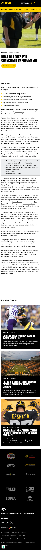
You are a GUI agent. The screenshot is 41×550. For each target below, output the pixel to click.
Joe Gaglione (8, 200)
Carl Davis (29, 147)
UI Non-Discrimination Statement (12, 542)
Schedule (19, 9)
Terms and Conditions (8, 536)
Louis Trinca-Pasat (29, 204)
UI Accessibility (30, 542)
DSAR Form (21, 536)
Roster (26, 9)
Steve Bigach (32, 198)
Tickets (32, 10)
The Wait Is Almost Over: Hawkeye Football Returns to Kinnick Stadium (19, 384)
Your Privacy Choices (8, 539)
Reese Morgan (19, 112)
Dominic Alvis (29, 150)
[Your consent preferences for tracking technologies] (3, 546)
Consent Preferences (19, 532)
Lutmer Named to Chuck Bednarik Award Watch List (19, 337)
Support (12, 9)
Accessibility (5, 545)
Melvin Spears (12, 208)
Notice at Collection (24, 539)
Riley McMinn (27, 200)
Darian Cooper (17, 202)
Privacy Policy (5, 532)
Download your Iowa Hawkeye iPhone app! (17, 97)
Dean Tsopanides (14, 206)
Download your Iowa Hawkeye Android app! (17, 100)
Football (4, 52)
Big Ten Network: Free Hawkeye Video (15, 103)
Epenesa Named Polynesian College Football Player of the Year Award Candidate (20, 433)
